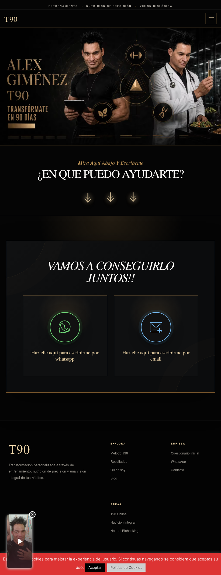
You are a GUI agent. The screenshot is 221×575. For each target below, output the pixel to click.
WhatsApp (178, 461)
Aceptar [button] (95, 567)
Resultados (118, 461)
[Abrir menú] (211, 18)
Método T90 (119, 453)
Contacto (177, 469)
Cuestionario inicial (185, 453)
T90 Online (118, 513)
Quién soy (117, 469)
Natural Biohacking (124, 530)
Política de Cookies (126, 567)
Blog (113, 478)
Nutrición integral (123, 522)
